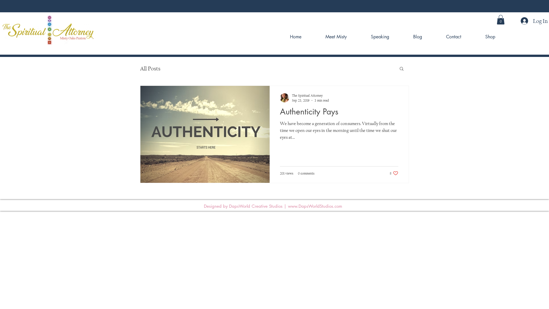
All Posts (150, 68)
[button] (501, 19)
